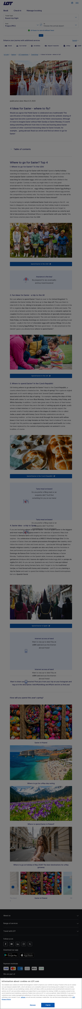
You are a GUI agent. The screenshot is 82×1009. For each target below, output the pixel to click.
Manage (33, 1005)
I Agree (47, 1005)
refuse (23, 997)
